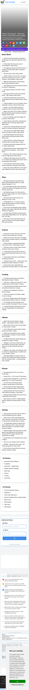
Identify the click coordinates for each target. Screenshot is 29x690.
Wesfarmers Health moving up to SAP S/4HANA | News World (14, 612)
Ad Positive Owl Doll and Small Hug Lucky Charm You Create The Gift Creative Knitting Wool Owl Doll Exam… (13, 220)
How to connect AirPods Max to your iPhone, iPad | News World (14, 580)
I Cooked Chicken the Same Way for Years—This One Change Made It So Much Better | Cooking (14, 308)
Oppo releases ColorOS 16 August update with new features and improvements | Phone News (14, 400)
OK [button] (17, 681)
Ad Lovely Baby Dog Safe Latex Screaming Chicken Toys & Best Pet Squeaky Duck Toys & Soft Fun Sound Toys (14, 188)
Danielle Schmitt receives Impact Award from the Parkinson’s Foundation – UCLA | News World (14, 150)
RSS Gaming (5, 681)
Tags (19, 576)
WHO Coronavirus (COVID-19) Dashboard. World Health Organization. (14, 638)
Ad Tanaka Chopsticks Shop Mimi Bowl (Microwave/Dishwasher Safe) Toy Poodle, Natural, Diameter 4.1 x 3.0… (13, 182)
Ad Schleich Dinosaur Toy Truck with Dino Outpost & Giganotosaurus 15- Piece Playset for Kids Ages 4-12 (14, 194)
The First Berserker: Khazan (11, 490)
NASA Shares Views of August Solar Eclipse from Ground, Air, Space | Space (15, 608)
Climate (5, 317)
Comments (14, 576)
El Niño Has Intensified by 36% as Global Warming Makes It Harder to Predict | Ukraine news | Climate (13, 335)
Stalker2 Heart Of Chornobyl (11, 468)
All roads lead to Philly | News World (13, 73)
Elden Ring (7, 471)
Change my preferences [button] (17, 684)
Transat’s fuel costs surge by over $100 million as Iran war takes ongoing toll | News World (15, 585)
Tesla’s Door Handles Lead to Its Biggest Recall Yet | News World (14, 627)
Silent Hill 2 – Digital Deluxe (11, 466)
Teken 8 (6, 473)
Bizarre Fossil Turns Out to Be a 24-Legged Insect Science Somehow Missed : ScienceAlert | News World (14, 239)
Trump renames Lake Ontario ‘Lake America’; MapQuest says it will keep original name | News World (14, 122)
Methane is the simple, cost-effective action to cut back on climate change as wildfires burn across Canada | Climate (14, 351)
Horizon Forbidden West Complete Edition (15, 497)
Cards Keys (7, 504)
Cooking (5, 274)
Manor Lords (7, 499)
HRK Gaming (7, 507)
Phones (5, 368)
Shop (4, 177)
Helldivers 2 (7, 492)
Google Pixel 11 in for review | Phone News (15, 376)
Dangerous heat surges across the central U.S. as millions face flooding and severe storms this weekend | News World (14, 159)
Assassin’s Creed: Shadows (11, 461)
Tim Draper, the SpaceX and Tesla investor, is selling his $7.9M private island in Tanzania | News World (14, 69)
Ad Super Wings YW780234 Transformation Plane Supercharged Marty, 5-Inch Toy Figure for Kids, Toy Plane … (14, 214)
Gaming (5, 410)
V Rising (6, 475)
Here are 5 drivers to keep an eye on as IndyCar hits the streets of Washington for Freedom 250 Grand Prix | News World (15, 617)
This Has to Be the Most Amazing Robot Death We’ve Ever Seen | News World (14, 622)
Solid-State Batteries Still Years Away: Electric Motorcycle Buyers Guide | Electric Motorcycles (13, 136)
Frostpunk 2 (7, 464)
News (3, 634)
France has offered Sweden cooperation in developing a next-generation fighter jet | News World (14, 60)
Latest (8, 576)
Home (2, 678)
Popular (4, 576)
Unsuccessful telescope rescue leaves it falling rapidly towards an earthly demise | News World (14, 99)
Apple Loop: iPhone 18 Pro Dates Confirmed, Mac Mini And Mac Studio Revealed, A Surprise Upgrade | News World (14, 113)
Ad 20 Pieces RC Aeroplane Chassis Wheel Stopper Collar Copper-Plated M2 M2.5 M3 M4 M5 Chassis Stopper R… (14, 209)
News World (6, 54)
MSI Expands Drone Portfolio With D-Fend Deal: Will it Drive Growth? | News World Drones (15, 597)
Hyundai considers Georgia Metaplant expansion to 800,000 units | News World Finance (14, 591)
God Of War (7, 478)
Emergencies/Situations (8, 635)
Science (5, 230)
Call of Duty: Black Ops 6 (10, 495)
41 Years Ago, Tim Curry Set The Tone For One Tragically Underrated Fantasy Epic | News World (14, 253)
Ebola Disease (6, 637)
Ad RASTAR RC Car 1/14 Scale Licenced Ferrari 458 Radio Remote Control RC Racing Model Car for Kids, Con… (13, 203)
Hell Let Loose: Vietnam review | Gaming (14, 442)
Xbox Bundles (7, 502)
